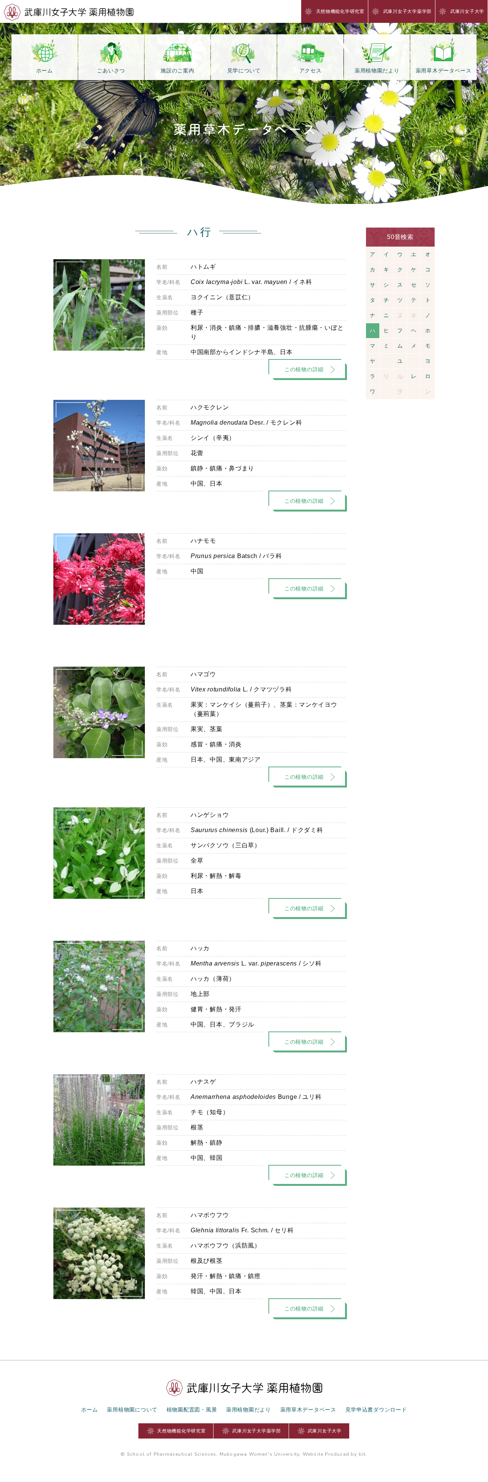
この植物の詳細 (304, 369)
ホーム (89, 1410)
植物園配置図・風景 (192, 1410)
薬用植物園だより (248, 1410)
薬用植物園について (132, 1410)
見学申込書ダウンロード (376, 1410)
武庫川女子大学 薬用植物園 (68, 12)
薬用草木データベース (308, 1410)
